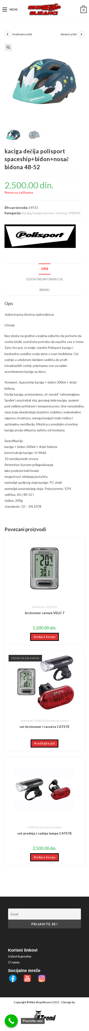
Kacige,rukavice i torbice (49, 213)
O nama (13, 962)
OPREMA (73, 213)
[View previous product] (8, 34)
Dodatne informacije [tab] (44, 279)
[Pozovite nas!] (11, 1020)
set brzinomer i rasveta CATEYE (44, 727)
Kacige (26, 213)
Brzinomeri (38, 607)
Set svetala (62, 720)
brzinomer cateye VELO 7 (44, 613)
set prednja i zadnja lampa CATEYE (44, 833)
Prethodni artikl (22, 34)
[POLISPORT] (40, 236)
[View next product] (81, 34)
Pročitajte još (44, 743)
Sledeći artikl (69, 34)
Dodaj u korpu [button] (44, 637)
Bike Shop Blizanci (41, 1002)
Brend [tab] (44, 290)
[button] (8, 47)
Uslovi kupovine (19, 956)
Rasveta (50, 720)
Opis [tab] (44, 269)
